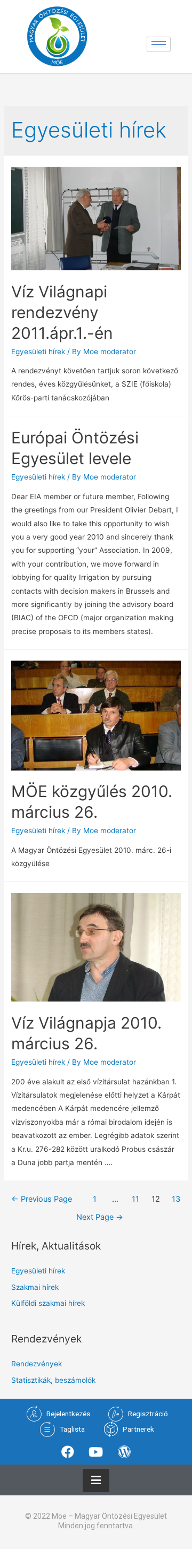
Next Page (99, 1217)
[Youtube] (96, 1452)
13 (176, 1199)
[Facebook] (67, 1452)
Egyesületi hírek (38, 351)
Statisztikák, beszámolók (53, 1380)
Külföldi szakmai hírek (48, 1303)
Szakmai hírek (35, 1287)
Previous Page (41, 1199)
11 (135, 1199)
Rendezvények (36, 1363)
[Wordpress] (124, 1452)
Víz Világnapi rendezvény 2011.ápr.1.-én (62, 312)
